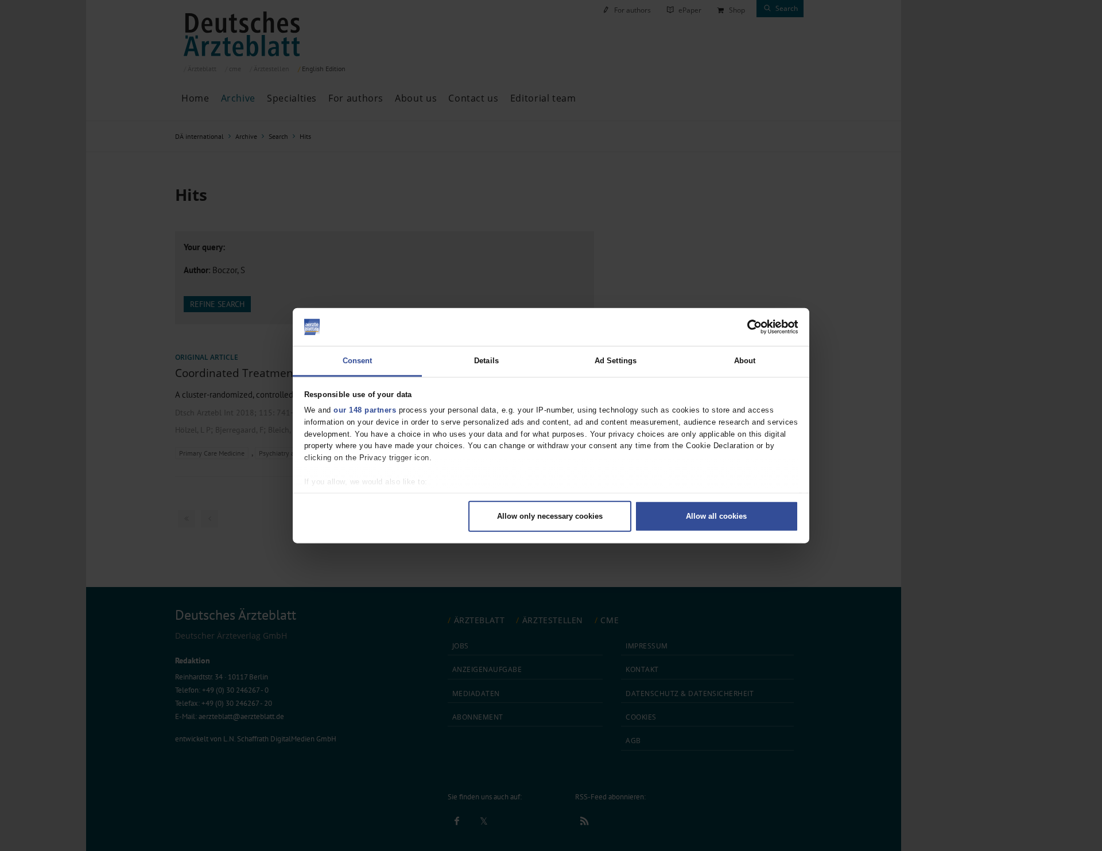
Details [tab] (486, 360)
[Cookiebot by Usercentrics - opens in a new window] (748, 327)
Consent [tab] (357, 360)
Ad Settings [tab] (616, 360)
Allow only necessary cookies (550, 515)
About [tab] (745, 360)
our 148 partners (364, 410)
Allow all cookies (716, 515)
